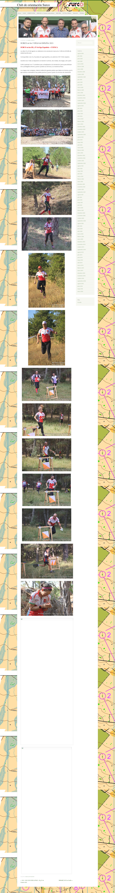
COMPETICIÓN (31, 13)
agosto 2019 (81, 252)
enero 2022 (80, 181)
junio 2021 (80, 200)
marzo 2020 (80, 234)
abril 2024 (80, 116)
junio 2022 (80, 168)
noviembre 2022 (81, 158)
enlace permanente (29, 876)
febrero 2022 (81, 179)
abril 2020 (80, 231)
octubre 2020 (81, 218)
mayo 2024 (80, 113)
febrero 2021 (81, 210)
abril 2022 (80, 173)
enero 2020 (80, 239)
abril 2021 (80, 205)
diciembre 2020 (81, 213)
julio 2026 (80, 56)
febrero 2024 (81, 121)
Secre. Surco (31, 40)
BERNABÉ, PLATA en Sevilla (66, 880)
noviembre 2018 (81, 275)
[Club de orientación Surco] (57, 27)
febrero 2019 (81, 268)
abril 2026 (80, 61)
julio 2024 (80, 108)
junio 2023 (80, 139)
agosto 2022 (81, 166)
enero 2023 (80, 153)
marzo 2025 (80, 87)
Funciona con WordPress (48, 888)
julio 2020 (80, 226)
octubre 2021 (81, 189)
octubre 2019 (81, 247)
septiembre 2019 (82, 249)
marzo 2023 (80, 147)
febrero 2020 (81, 236)
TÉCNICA (82, 13)
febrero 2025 (81, 90)
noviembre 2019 (81, 244)
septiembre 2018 (82, 281)
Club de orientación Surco (33, 5)
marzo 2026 (80, 64)
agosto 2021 (81, 194)
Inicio (19, 13)
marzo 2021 (80, 207)
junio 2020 (80, 228)
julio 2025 (80, 79)
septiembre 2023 (82, 134)
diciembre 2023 (81, 126)
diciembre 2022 (81, 155)
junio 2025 (80, 82)
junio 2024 (80, 111)
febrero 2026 (81, 66)
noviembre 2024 (81, 98)
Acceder (79, 302)
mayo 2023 (80, 142)
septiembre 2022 (82, 163)
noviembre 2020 (81, 215)
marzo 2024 (80, 119)
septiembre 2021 (82, 192)
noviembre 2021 (81, 187)
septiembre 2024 (82, 103)
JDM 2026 (58, 13)
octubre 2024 (81, 100)
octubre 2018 (81, 278)
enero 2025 (80, 92)
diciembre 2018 (81, 273)
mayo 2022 (80, 171)
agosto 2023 (81, 137)
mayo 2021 (80, 202)
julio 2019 (80, 255)
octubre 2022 (81, 160)
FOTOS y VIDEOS (67, 13)
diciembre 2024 (81, 95)
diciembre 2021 (81, 184)
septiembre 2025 (82, 77)
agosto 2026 (81, 53)
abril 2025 (80, 85)
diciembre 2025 (81, 71)
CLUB (24, 13)
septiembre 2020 (82, 221)
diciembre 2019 (81, 241)
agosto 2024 (81, 105)
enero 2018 (80, 291)
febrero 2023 (81, 150)
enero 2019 (80, 270)
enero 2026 (80, 69)
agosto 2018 (81, 283)
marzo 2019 (80, 265)
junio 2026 (80, 58)
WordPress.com (68, 888)
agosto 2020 (81, 223)
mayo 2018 (80, 289)
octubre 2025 (81, 74)
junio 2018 (80, 286)
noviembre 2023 (81, 129)
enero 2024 (80, 124)
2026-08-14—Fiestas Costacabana (45, 13)
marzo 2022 (80, 176)
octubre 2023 (81, 132)
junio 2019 (80, 257)
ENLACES (75, 13)
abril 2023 (80, 145)
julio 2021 (80, 197)
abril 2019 (80, 262)
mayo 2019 (80, 260)
